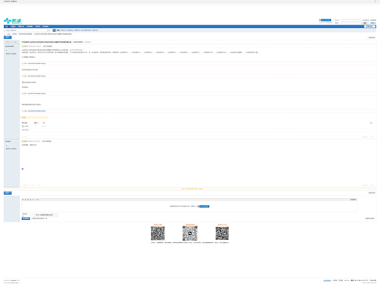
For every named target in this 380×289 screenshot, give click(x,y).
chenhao (8, 141)
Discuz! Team (14, 283)
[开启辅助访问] (373, 1)
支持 (32, 185)
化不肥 (26, 126)
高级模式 (353, 199)
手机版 (340, 280)
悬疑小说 (21, 26)
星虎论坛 (4, 34)
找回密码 (373, 20)
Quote (33, 200)
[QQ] (327, 280)
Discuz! (13, 280)
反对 (39, 185)
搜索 (48, 30)
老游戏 (13, 26)
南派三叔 (64, 30)
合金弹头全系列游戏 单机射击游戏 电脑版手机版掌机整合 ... (54, 34)
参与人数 (25, 123)
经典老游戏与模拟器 (25, 34)
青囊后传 (77, 30)
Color (25, 200)
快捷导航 (369, 26)
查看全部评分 (25, 130)
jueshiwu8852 (9, 46)
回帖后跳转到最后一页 (39, 218)
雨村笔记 (95, 30)
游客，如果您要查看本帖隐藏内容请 (33, 111)
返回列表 (372, 37)
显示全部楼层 (47, 46)
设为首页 (7, 1)
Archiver (347, 280)
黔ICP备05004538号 (361, 280)
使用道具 (365, 137)
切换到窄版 (375, 1)
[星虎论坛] (13, 23)
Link (30, 200)
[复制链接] (87, 42)
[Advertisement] (190, 10)
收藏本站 (14, 1)
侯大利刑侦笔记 (86, 30)
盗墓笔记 (71, 30)
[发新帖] (8, 37)
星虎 (352, 280)
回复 (44, 63)
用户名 (337, 20)
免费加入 (373, 23)
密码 (336, 23)
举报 (372, 137)
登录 (188, 206)
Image (28, 200)
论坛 (6, 26)
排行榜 (38, 26)
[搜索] (54, 30)
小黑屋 (335, 280)
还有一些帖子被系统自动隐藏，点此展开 (192, 189)
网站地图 (373, 280)
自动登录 (366, 20)
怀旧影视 (29, 26)
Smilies (38, 200)
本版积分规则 (369, 218)
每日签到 (45, 26)
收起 (371, 123)
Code (35, 200)
